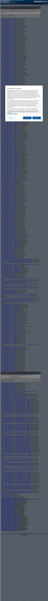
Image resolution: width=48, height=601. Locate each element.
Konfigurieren (11, 117)
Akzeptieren (36, 117)
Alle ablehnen (27, 117)
